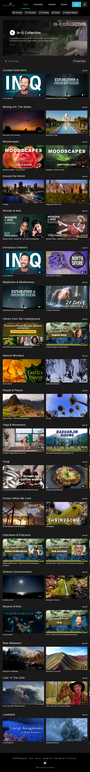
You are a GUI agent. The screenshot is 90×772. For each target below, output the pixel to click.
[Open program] (45, 38)
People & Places (13, 390)
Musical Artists (12, 606)
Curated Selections (15, 70)
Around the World (14, 176)
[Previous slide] (6, 384)
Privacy (38, 758)
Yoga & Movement (14, 424)
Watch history (71, 12)
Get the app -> (71, 758)
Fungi (6, 461)
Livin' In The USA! (14, 677)
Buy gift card (47, 758)
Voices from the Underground (21, 318)
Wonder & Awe (12, 210)
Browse (18, 12)
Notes (57, 12)
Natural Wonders (13, 355)
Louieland (9, 714)
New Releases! (12, 643)
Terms (31, 758)
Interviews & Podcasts (17, 535)
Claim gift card (59, 758)
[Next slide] (83, 384)
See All (84, 70)
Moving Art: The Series (17, 106)
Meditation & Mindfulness (18, 282)
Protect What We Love (17, 498)
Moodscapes (11, 141)
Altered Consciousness (17, 571)
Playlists (45, 12)
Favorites (32, 12)
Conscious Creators (15, 247)
